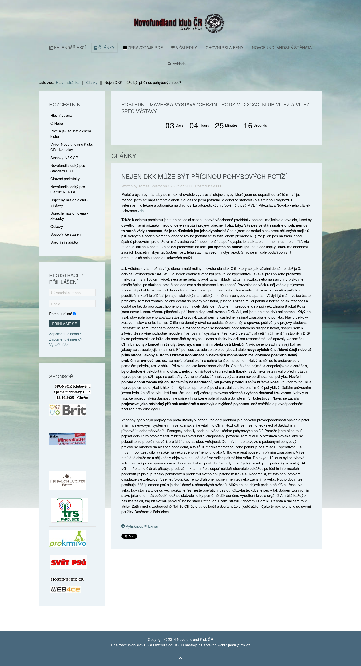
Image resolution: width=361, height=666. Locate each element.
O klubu (56, 123)
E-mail (152, 526)
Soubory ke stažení (66, 234)
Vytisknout (134, 526)
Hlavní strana (61, 115)
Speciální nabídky (64, 242)
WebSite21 (136, 644)
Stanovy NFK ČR (64, 157)
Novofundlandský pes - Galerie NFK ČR (68, 189)
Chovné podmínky (65, 178)
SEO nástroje (187, 644)
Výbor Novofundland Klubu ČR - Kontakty (71, 147)
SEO (152, 644)
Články (106, 47)
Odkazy (56, 226)
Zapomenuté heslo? (65, 333)
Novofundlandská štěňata (282, 47)
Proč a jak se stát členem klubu (70, 133)
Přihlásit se (64, 323)
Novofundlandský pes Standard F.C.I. (67, 168)
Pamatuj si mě (60, 313)
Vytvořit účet (59, 344)
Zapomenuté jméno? (65, 339)
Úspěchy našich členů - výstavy (69, 202)
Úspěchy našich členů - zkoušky (69, 215)
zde (141, 210)
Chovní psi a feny (225, 47)
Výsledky (186, 47)
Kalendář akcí (69, 47)
